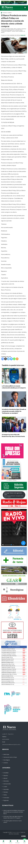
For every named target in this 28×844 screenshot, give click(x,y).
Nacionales (6, 789)
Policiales (5, 792)
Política (5, 795)
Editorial (5, 778)
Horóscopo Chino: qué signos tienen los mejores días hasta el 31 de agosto (13, 817)
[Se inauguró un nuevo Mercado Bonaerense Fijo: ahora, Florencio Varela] (14, 424)
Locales (5, 786)
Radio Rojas (6, 754)
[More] (17, 359)
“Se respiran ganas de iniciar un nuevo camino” (12, 821)
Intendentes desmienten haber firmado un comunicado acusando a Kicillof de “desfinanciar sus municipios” (14, 411)
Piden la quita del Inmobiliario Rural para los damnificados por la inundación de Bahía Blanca (13, 812)
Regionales (6, 800)
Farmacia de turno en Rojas (10, 757)
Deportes (5, 775)
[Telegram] (8, 359)
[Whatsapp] (14, 359)
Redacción (22, 35)
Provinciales (6, 797)
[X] (5, 359)
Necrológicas (6, 760)
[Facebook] (2, 359)
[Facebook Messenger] (11, 359)
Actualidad (5, 772)
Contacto (5, 762)
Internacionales (7, 783)
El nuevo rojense (16, 832)
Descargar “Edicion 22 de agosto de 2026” (13, 495)
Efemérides (6, 781)
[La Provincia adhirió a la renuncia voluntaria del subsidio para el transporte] (14, 375)
